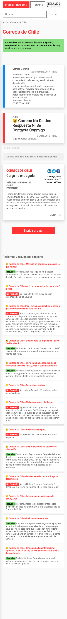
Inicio (5, 22)
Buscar (53, 14)
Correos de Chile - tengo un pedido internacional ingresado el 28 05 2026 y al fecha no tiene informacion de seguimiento (32, 551)
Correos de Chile (18, 22)
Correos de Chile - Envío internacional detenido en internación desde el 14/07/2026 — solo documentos (31, 364)
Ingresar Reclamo (16, 4)
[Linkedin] (49, 171)
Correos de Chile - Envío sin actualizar (27, 385)
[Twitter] (54, 171)
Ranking (38, 4)
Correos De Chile (19, 170)
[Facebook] (58, 171)
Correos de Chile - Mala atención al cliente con (31, 402)
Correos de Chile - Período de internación (28, 518)
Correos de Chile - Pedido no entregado (27, 429)
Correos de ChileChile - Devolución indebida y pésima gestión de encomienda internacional (33, 307)
